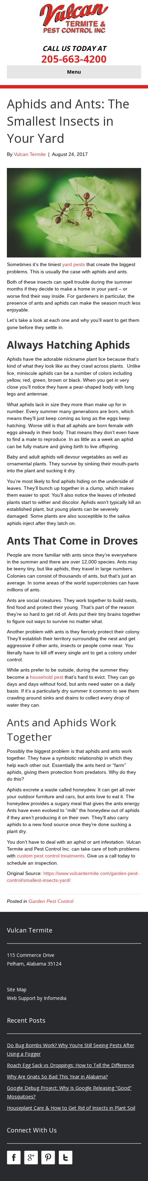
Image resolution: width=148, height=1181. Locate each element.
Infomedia (55, 998)
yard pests (73, 264)
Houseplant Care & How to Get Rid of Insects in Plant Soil (71, 1108)
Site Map (17, 989)
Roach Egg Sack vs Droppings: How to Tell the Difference (70, 1065)
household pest (46, 677)
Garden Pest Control (51, 901)
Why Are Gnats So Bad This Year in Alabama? (57, 1076)
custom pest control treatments (50, 855)
